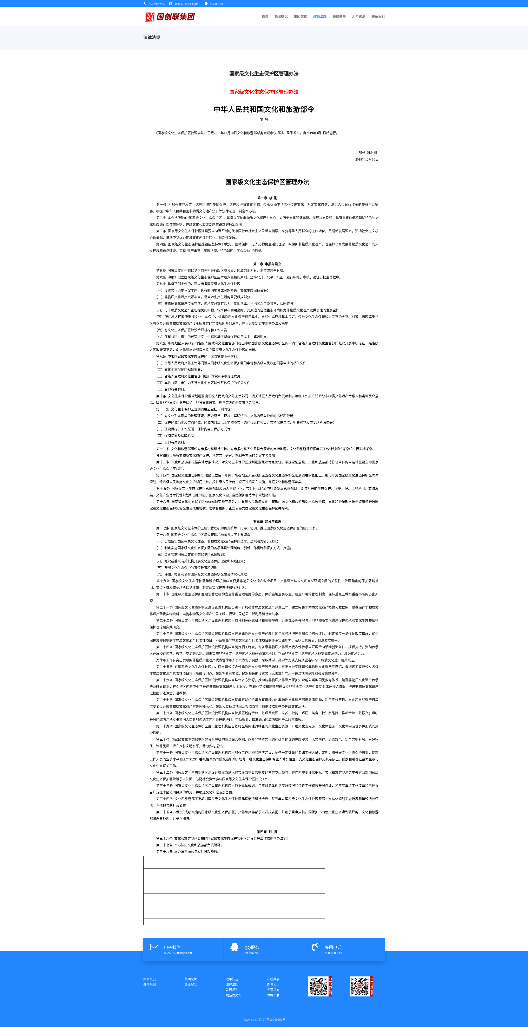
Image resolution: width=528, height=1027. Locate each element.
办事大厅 (273, 984)
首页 (265, 16)
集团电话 (333, 947)
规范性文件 (233, 995)
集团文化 (300, 16)
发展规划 (232, 990)
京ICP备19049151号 (272, 1019)
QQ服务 (251, 947)
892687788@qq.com (186, 3)
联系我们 (378, 16)
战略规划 (149, 984)
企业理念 (191, 984)
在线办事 (339, 16)
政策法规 (319, 16)
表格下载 (273, 995)
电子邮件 (172, 947)
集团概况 (281, 16)
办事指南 (273, 990)
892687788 (216, 3)
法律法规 (232, 984)
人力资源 (358, 16)
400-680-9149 (157, 3)
